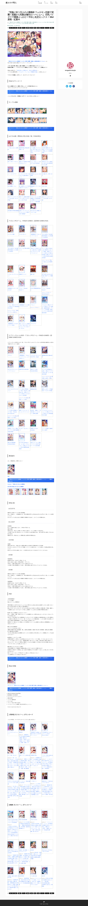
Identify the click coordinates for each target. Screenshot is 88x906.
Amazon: (16, 484)
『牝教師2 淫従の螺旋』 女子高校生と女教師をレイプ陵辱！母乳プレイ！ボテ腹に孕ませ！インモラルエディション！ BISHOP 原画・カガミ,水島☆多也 (24, 858)
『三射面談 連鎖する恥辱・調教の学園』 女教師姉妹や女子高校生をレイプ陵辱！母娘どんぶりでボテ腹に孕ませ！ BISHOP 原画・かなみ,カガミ (13, 884)
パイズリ (42, 27)
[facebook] (73, 86)
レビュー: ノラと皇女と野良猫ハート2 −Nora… (13, 417)
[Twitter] (70, 75)
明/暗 (80, 3)
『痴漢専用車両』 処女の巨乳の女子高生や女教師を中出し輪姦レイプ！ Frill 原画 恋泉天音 (24, 881)
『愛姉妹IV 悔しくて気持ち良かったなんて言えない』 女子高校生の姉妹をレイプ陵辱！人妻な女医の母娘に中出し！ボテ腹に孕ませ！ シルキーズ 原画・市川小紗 (47, 790)
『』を (31, 480)
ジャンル (46, 3)
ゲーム (24, 27)
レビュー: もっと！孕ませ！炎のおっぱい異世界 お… (47, 262)
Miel (8, 476)
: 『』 (30, 91)
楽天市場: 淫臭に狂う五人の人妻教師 (15, 486)
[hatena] (67, 86)
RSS (56, 3)
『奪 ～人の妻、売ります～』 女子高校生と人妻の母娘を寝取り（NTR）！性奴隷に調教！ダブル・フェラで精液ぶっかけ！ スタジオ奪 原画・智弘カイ (13, 762)
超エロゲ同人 (11, 3)
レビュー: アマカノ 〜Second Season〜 (46, 293)
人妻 (31, 27)
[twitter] (70, 86)
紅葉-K (20, 27)
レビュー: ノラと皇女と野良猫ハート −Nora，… (24, 398)
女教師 (28, 27)
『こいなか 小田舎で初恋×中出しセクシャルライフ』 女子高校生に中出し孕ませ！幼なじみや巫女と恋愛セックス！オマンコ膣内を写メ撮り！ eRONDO (47, 764)
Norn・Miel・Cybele (13, 27)
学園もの (51, 27)
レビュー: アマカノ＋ (34, 307)
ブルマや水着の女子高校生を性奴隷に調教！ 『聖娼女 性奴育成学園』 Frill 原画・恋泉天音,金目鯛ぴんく (24, 825)
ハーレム (47, 27)
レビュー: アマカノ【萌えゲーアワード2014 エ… (13, 311)
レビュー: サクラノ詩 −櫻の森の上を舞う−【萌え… (47, 377)
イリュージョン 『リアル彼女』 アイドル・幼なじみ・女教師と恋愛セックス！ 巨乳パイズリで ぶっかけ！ (35, 881)
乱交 (38, 27)
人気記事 (40, 3)
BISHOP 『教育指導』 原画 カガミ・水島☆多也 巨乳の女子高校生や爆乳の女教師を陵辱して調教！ (35, 855)
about (51, 3)
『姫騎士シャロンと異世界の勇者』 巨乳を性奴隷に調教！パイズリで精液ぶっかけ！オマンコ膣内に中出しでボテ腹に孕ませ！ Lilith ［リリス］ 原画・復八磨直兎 (24, 764)
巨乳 (35, 27)
